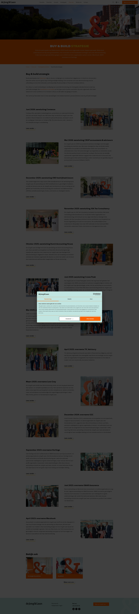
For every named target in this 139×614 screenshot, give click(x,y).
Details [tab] (69, 299)
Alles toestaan (90, 318)
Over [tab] (91, 299)
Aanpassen (68, 318)
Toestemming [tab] (47, 299)
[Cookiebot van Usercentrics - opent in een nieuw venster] (94, 294)
